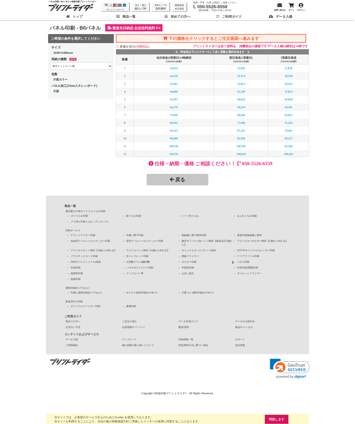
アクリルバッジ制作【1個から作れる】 (147, 250)
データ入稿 (72, 339)
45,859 (289, 99)
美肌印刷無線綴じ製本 (249, 235)
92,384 (289, 146)
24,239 (174, 76)
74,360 (174, 115)
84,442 (174, 122)
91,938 (241, 138)
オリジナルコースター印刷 (85, 306)
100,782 (241, 146)
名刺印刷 (76, 267)
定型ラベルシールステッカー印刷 (144, 241)
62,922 (289, 115)
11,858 (288, 68)
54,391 (289, 107)
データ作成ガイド (188, 321)
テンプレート (129, 339)
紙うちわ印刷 (133, 215)
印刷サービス (73, 230)
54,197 (174, 99)
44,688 (174, 91)
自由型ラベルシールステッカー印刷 (90, 241)
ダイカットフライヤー (249, 273)
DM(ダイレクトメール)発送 (86, 261)
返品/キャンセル (244, 327)
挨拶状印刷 (77, 273)
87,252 (241, 130)
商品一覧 (70, 205)
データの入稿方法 (245, 321)
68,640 (241, 115)
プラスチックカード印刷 (84, 256)
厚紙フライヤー (190, 256)
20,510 (289, 76)
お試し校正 (188, 273)
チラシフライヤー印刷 (83, 235)
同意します (276, 419)
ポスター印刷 (189, 261)
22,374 (241, 76)
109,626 (241, 154)
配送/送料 (184, 327)
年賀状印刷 (188, 267)
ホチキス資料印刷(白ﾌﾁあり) (141, 292)
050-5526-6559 (212, 6)
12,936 (241, 68)
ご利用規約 (72, 345)
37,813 (289, 91)
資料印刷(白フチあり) (77, 287)
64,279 (174, 107)
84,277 (289, 138)
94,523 (174, 130)
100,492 (288, 154)
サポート (240, 339)
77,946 (241, 122)
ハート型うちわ (190, 215)
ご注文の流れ (129, 321)
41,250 (241, 91)
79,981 (289, 130)
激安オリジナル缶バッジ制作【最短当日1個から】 (207, 243)
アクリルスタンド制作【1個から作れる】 (93, 250)
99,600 (174, 138)
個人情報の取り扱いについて (138, 345)
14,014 (174, 68)
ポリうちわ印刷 (79, 215)
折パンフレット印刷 (137, 256)
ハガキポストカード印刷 (139, 267)
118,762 (173, 154)
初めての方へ (73, 321)
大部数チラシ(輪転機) (138, 261)
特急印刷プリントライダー (172, 393)
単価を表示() (134, 46)
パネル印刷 (243, 261)
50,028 (241, 99)
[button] (289, 368)
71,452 (289, 122)
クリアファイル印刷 (248, 256)
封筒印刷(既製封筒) (247, 267)
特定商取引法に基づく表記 (193, 345)
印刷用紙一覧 (186, 339)
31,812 (241, 84)
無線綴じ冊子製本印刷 (194, 235)
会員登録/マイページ (133, 327)
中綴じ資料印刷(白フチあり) (86, 292)
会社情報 (240, 345)
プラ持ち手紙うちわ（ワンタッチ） (90, 221)
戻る (180, 179)
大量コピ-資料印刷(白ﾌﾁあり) (198, 292)
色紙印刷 (76, 279)
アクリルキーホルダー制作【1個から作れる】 (262, 241)
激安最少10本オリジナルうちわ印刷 (85, 211)
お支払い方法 (73, 327)
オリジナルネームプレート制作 (199, 250)
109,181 (174, 146)
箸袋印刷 (131, 306)
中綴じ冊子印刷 (134, 235)
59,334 (241, 107)
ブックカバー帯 (134, 273)
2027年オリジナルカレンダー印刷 (256, 250)
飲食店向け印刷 (74, 301)
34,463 (174, 84)
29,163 (289, 84)
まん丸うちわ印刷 (247, 215)
